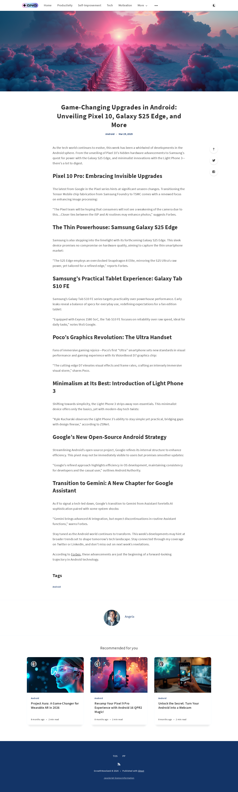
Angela (129, 616)
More (141, 5)
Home (47, 5)
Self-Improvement (89, 5)
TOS (115, 756)
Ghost (141, 770)
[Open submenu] (156, 5)
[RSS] (119, 764)
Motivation (125, 5)
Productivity (65, 5)
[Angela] (112, 618)
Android (109, 133)
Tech (110, 5)
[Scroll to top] (214, 149)
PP (123, 756)
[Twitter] (214, 160)
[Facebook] (214, 172)
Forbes (76, 554)
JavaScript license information (119, 777)
